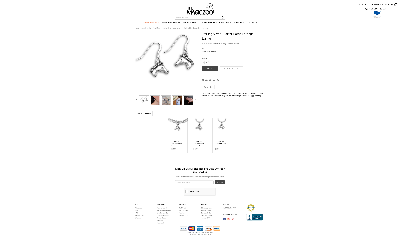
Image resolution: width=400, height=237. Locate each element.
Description (208, 87)
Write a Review (233, 44)
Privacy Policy (206, 213)
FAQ (136, 213)
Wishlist (182, 213)
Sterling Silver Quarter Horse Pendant (220, 143)
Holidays (238, 22)
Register (382, 5)
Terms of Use (206, 218)
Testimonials (139, 215)
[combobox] (200, 18)
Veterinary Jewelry (171, 22)
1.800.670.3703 (372, 9)
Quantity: (204, 58)
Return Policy (206, 210)
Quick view (177, 126)
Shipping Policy (206, 208)
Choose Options (178, 130)
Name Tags (224, 22)
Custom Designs (207, 22)
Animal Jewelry (150, 22)
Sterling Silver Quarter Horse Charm (176, 143)
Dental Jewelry (190, 22)
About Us (138, 208)
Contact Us (384, 9)
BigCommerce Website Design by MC (200, 234)
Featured (251, 22)
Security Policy (206, 215)
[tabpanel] (178, 135)
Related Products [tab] (144, 113)
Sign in (372, 5)
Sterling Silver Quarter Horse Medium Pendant (199, 143)
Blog (136, 210)
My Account (183, 210)
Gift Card (362, 5)
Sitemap (138, 218)
